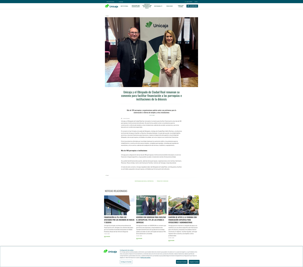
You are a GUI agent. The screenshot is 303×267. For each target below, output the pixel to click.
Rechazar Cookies (182, 262)
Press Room (169, 6)
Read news (107, 236)
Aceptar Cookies (194, 262)
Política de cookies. (145, 257)
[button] (107, 16)
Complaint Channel (181, 6)
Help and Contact (110, 1)
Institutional (124, 6)
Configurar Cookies (126, 262)
